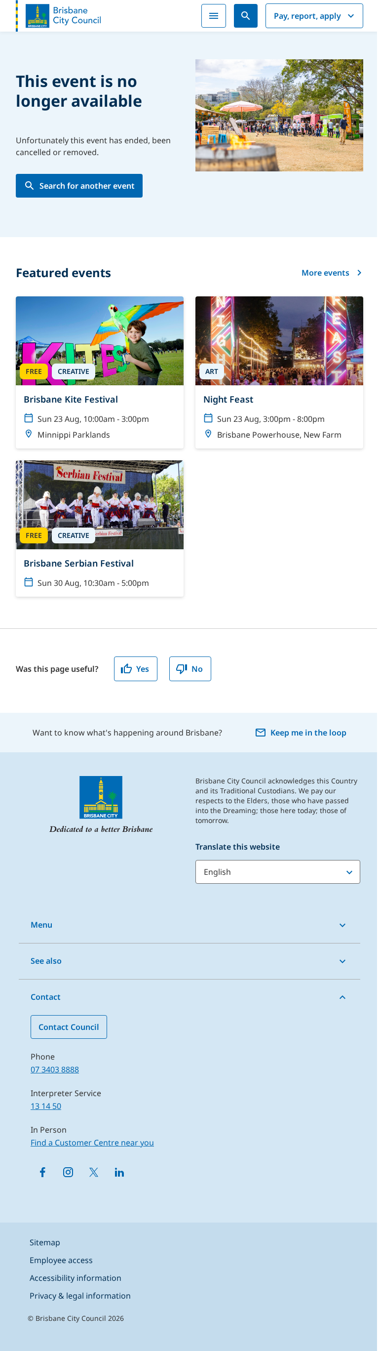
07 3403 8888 (55, 1069)
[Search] (246, 16)
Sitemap (45, 1242)
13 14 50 (46, 1106)
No (197, 668)
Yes (142, 668)
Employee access (61, 1260)
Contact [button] (46, 996)
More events (325, 272)
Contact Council (68, 1027)
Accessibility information (75, 1277)
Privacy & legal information (80, 1295)
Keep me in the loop (308, 732)
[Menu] (213, 16)
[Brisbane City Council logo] (58, 16)
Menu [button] (41, 924)
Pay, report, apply (307, 15)
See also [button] (46, 960)
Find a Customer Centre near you (92, 1142)
